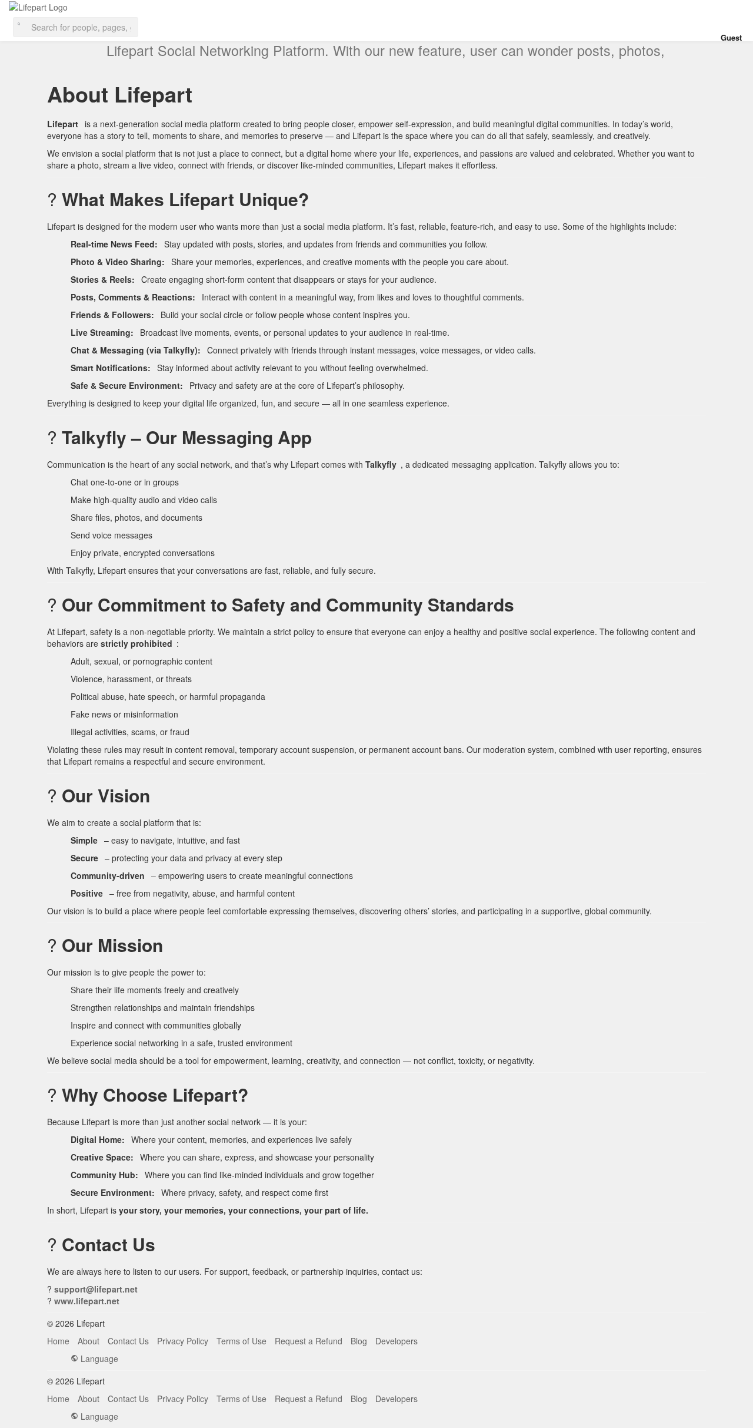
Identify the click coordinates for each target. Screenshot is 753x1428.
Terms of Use (241, 1341)
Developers (396, 1341)
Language (98, 1358)
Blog (359, 1341)
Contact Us (128, 1341)
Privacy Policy (182, 1341)
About (88, 1341)
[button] (75, 26)
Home (58, 1341)
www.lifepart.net (86, 1301)
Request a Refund (308, 1341)
